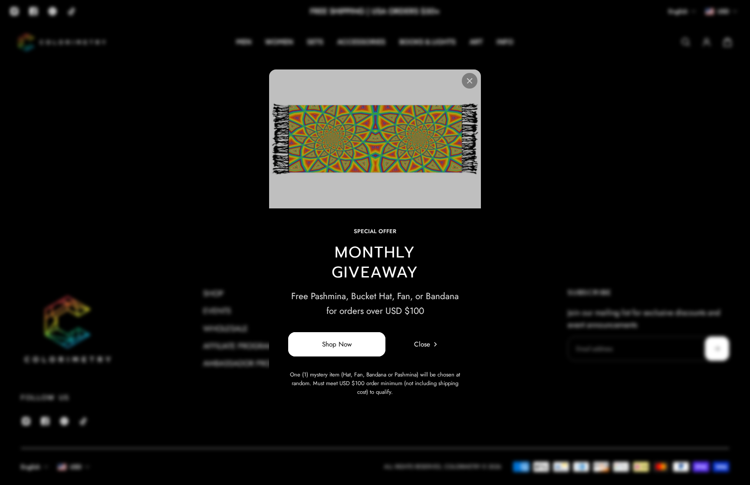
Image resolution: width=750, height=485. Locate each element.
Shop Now (337, 344)
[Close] (469, 81)
